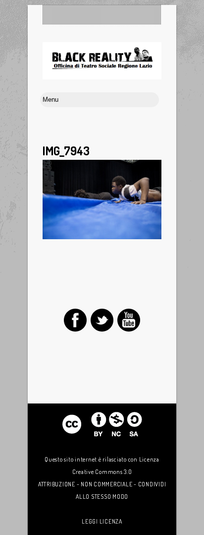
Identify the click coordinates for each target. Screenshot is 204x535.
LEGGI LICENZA (102, 521)
